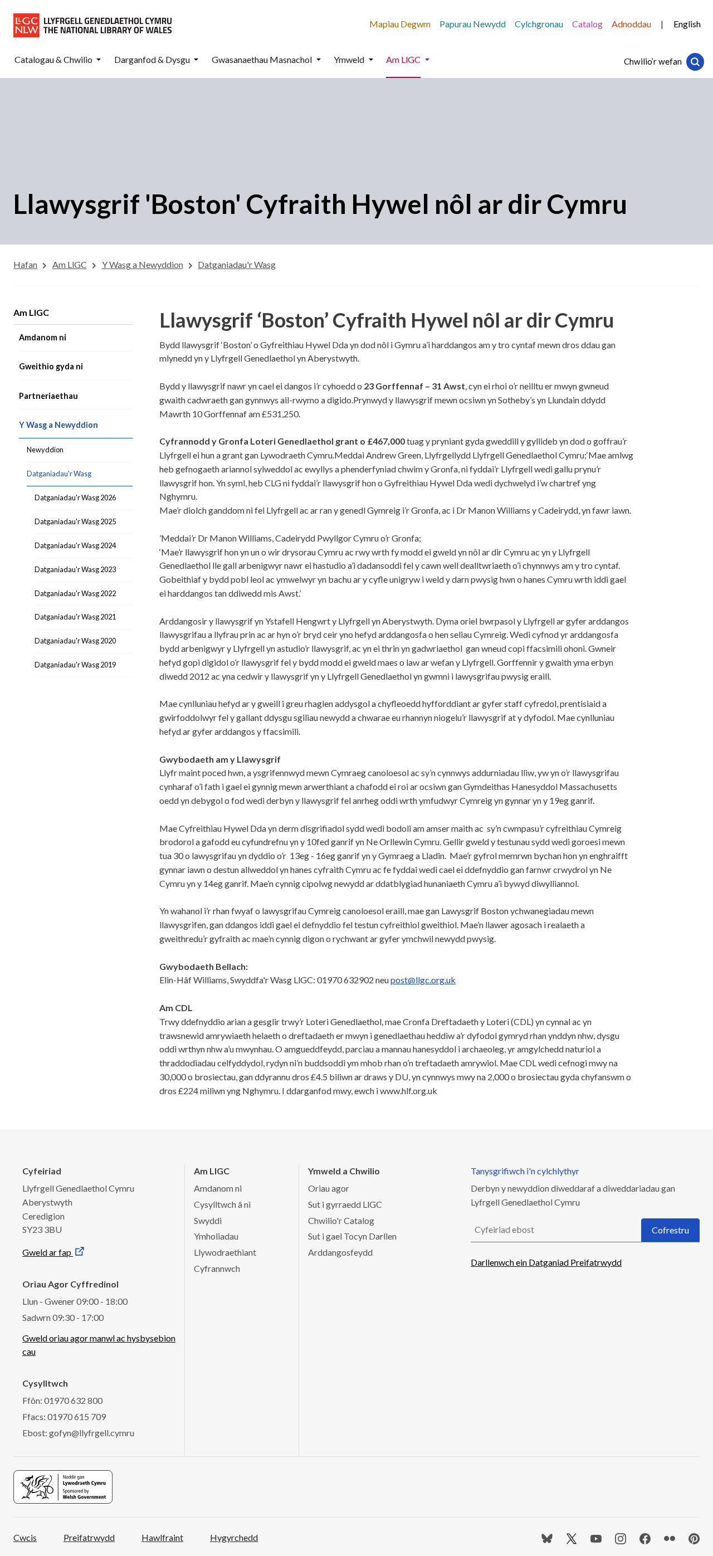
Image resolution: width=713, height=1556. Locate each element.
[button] (98, 60)
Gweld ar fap (47, 1252)
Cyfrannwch (217, 1268)
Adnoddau (631, 23)
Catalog (587, 23)
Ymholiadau (216, 1236)
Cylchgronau (539, 23)
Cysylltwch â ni (222, 1204)
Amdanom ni (218, 1188)
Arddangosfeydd (340, 1252)
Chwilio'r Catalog (341, 1220)
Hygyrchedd (234, 1537)
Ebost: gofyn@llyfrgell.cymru (78, 1432)
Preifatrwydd (89, 1537)
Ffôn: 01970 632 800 (62, 1400)
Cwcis (25, 1537)
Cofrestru (670, 1230)
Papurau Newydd (472, 23)
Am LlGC (31, 312)
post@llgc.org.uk (423, 979)
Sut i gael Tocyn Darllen (352, 1236)
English (687, 23)
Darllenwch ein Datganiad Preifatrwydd (546, 1262)
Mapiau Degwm (400, 23)
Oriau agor (328, 1188)
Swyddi (208, 1220)
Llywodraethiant (225, 1252)
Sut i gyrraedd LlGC (345, 1204)
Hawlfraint (162, 1537)
